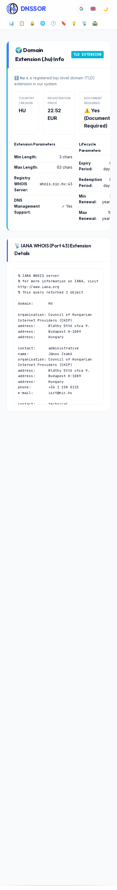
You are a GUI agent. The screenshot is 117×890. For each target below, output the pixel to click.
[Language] (93, 9)
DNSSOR (33, 9)
